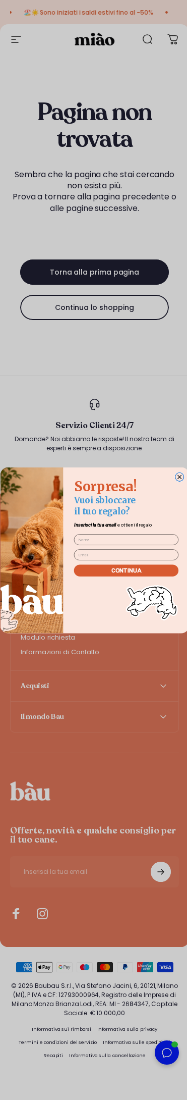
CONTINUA (122, 570)
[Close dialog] (175, 477)
